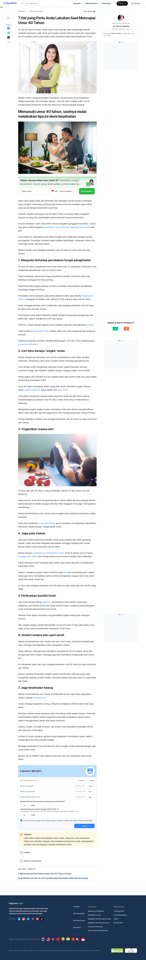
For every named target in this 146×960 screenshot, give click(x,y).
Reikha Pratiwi (116, 33)
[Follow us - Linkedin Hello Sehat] (28, 919)
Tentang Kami (119, 911)
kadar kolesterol (32, 390)
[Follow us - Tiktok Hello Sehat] (41, 919)
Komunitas (77, 927)
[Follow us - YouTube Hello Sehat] (37, 919)
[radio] (76, 780)
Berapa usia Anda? (27, 786)
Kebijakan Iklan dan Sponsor (98, 923)
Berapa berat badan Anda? (30, 797)
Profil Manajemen (120, 915)
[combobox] (91, 791)
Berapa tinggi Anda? (27, 791)
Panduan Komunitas (95, 927)
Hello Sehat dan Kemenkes (98, 930)
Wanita (92, 780)
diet (65, 572)
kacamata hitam (41, 331)
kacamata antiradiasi (28, 344)
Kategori (76, 906)
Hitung (84, 826)
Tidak (33, 805)
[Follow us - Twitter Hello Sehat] (32, 919)
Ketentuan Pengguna (96, 911)
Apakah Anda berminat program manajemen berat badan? (42, 801)
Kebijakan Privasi (94, 915)
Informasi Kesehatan (36, 11)
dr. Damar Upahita (121, 26)
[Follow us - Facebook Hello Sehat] (19, 919)
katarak (90, 325)
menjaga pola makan (28, 556)
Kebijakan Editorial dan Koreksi (99, 919)
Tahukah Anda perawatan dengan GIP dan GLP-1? (39, 809)
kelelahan (46, 602)
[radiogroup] (85, 780)
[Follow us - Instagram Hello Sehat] (23, 919)
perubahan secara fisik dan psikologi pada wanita (67, 227)
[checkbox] (21, 820)
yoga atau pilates (47, 523)
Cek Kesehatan (79, 913)
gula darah (63, 390)
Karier (116, 919)
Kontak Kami (118, 923)
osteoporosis (39, 697)
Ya (24, 805)
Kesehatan (21, 11)
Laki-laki (81, 780)
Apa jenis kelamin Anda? (29, 780)
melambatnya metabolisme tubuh (48, 553)
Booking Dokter (79, 920)
